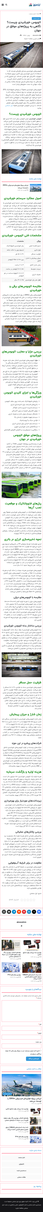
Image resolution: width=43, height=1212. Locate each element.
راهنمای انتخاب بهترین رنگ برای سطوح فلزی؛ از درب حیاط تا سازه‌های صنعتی (11, 955)
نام (40, 1024)
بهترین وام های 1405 (14, 975)
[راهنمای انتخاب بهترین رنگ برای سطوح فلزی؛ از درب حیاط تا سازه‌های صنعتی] (11, 945)
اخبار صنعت (32, 14)
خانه (38, 14)
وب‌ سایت (38, 1042)
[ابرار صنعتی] (34, 4)
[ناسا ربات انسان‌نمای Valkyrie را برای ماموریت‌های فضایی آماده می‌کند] (31, 967)
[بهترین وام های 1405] (11, 967)
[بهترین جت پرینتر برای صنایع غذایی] (31, 945)
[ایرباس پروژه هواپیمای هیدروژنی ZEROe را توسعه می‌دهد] (35, 188)
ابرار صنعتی (9, 106)
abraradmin (36, 35)
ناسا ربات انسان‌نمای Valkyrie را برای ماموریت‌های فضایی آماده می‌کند (32, 977)
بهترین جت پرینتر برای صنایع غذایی (17, 1109)
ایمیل (39, 1033)
